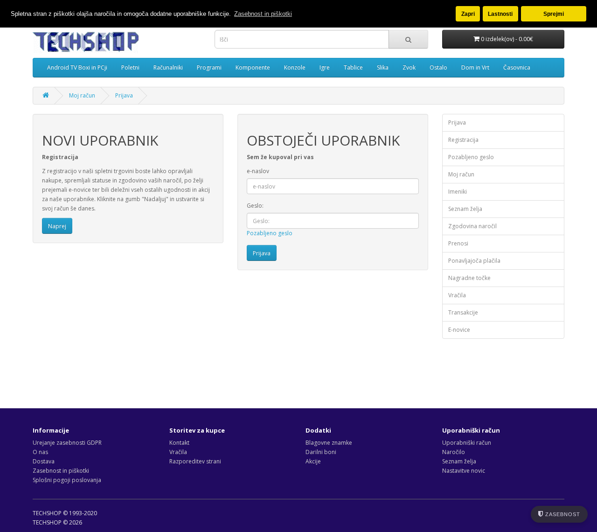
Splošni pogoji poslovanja (67, 480)
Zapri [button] (468, 14)
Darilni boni (320, 452)
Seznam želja (465, 209)
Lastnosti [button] (500, 14)
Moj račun (82, 95)
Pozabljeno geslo (269, 233)
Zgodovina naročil (472, 226)
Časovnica (516, 67)
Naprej (57, 226)
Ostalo (438, 67)
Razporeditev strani (195, 461)
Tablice (353, 67)
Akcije (313, 461)
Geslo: (255, 206)
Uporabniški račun (466, 443)
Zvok (409, 67)
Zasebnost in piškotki (61, 471)
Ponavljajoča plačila (474, 261)
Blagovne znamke (328, 443)
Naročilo (453, 452)
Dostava (44, 461)
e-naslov (258, 171)
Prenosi (458, 243)
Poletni (130, 67)
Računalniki (168, 67)
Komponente (253, 67)
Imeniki (457, 192)
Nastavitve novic (463, 471)
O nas (40, 452)
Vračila (457, 295)
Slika (383, 67)
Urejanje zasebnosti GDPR (67, 443)
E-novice (459, 330)
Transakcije (463, 312)
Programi (209, 67)
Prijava (124, 95)
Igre (324, 67)
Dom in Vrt (475, 67)
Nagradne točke (469, 278)
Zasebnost (561, 514)
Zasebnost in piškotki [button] (263, 13)
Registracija (463, 140)
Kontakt (179, 443)
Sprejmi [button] (553, 14)
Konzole (294, 67)
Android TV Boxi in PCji (77, 67)
